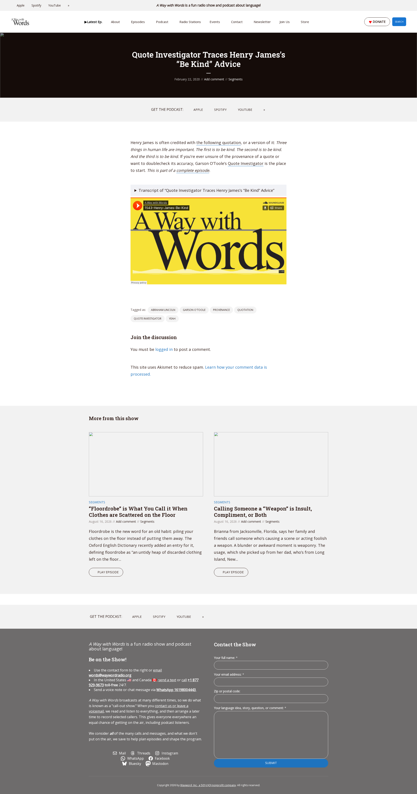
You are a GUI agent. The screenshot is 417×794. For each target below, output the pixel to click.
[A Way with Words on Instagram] (392, 5)
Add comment (214, 79)
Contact (237, 22)
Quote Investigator (245, 163)
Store (305, 22)
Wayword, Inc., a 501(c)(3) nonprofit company (208, 785)
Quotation (245, 310)
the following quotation (218, 142)
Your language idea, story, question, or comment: (250, 708)
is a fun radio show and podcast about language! (208, 5)
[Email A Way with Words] (386, 5)
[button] (93, 21)
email (125, 672)
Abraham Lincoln (163, 310)
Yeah (172, 318)
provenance (221, 310)
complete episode (192, 170)
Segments (235, 79)
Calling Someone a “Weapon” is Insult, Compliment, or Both (263, 511)
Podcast (162, 22)
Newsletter (262, 22)
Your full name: (226, 658)
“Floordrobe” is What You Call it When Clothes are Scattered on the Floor (138, 511)
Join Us (285, 22)
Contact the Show (235, 644)
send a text (167, 680)
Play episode (108, 572)
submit (271, 763)
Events (215, 22)
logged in (164, 349)
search (399, 21)
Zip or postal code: (227, 691)
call (184, 680)
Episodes (138, 22)
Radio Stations (190, 22)
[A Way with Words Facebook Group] (398, 5)
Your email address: (229, 674)
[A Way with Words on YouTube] (405, 5)
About (115, 22)
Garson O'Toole (194, 310)
